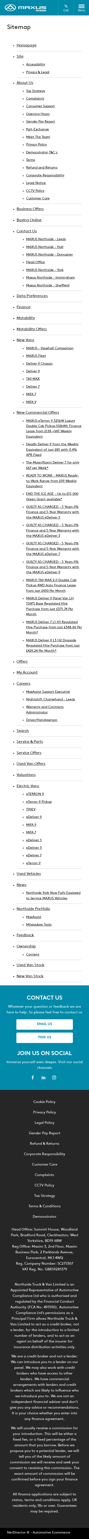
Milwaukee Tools (39, 925)
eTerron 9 (33, 863)
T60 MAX (33, 379)
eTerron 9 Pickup (39, 802)
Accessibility (35, 64)
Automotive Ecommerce (51, 1532)
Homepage (27, 45)
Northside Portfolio (33, 909)
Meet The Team (38, 137)
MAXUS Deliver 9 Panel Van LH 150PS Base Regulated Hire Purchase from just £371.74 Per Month (50, 606)
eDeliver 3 (34, 848)
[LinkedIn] (43, 1077)
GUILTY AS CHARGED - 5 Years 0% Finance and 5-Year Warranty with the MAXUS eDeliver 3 (52, 531)
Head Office (35, 262)
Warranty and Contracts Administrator (45, 709)
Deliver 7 (33, 387)
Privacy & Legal (37, 72)
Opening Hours (38, 114)
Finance (24, 307)
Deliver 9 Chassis (39, 364)
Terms (30, 160)
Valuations (26, 775)
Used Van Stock (30, 965)
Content (32, 954)
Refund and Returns (41, 168)
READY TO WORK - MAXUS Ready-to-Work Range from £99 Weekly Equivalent (52, 481)
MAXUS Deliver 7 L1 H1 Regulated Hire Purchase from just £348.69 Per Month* (54, 627)
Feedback (25, 935)
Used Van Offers (31, 764)
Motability (26, 318)
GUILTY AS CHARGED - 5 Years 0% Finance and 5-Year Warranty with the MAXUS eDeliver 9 (52, 567)
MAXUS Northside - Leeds (46, 239)
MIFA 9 (31, 402)
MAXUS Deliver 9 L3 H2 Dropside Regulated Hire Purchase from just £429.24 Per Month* (53, 646)
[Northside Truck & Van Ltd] (25, 7)
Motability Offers (32, 329)
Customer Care (38, 198)
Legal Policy (44, 1123)
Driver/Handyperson (41, 720)
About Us (25, 83)
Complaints (35, 99)
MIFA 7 (31, 394)
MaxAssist (33, 917)
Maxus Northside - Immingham (50, 278)
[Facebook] (33, 1077)
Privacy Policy (36, 145)
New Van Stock (30, 976)
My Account (27, 673)
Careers (23, 684)
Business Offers (30, 209)
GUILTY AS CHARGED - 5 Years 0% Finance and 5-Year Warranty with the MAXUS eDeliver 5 (52, 512)
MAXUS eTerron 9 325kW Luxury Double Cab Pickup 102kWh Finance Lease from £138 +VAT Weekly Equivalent (53, 429)
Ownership (26, 946)
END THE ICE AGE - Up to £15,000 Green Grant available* (52, 496)
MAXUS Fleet (36, 356)
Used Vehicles (29, 874)
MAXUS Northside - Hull (44, 247)
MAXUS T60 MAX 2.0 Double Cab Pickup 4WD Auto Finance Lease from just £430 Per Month (51, 586)
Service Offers (29, 753)
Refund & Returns (44, 1144)
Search (23, 731)
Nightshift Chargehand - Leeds (50, 699)
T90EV (31, 809)
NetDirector (17, 1532)
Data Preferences (32, 296)
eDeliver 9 (34, 817)
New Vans (25, 340)
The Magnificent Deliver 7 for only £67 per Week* (52, 465)
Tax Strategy (35, 91)
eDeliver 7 (34, 855)
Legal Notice (36, 183)
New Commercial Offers (38, 413)
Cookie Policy (44, 1102)
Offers (22, 662)
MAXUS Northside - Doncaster (49, 255)
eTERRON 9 (35, 794)
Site (20, 57)
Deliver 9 (33, 371)
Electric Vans (28, 786)
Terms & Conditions (44, 1206)
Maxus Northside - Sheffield (47, 285)
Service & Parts (30, 742)
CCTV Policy (35, 191)
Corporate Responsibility (45, 175)
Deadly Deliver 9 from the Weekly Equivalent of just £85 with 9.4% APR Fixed (52, 450)
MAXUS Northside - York (45, 270)
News (21, 885)
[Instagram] (54, 1077)
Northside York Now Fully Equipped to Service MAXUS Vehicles (53, 895)
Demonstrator (44, 1217)
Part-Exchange (37, 129)
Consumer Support (40, 106)
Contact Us (27, 231)
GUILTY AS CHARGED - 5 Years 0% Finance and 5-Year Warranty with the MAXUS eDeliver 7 (52, 549)
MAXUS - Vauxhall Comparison (50, 348)
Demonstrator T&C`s (41, 152)
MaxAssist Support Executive (48, 692)
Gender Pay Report (40, 122)
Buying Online (29, 220)
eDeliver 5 (34, 840)
